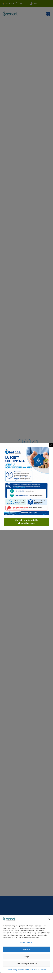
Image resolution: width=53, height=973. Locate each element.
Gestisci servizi (26, 942)
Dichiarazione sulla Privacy (28, 969)
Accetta (26, 949)
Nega (26, 956)
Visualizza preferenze (26, 963)
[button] (49, 919)
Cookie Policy (12, 969)
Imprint (43, 969)
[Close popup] (51, 445)
